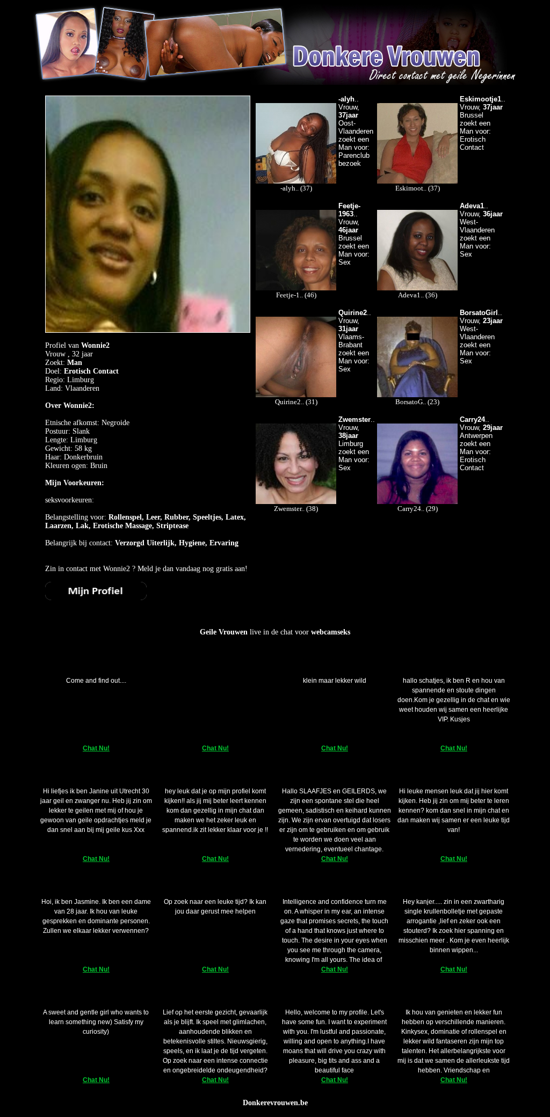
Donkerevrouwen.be (275, 1103)
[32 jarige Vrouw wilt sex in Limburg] (96, 598)
